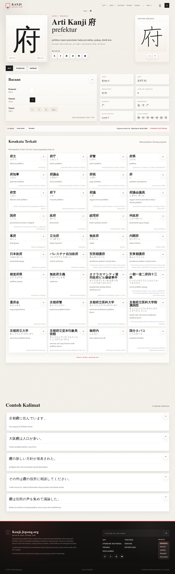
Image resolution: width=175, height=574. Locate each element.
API (104, 540)
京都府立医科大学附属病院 (143, 304)
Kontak (128, 544)
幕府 (13, 235)
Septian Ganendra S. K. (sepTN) (159, 570)
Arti (9, 68)
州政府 (134, 215)
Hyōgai (137, 5)
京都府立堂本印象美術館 (64, 332)
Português (164, 557)
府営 (13, 192)
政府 (53, 215)
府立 (13, 156)
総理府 (94, 215)
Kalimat (33, 68)
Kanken (129, 5)
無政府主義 (57, 274)
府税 (93, 174)
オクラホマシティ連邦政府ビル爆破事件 (104, 276)
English (163, 547)
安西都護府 (97, 253)
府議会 (54, 174)
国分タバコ (137, 330)
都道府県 (16, 274)
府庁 (53, 156)
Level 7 (105, 117)
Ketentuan (130, 547)
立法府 (54, 235)
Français (163, 553)
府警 (93, 156)
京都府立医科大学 (102, 302)
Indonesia (163, 543)
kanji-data (21, 128)
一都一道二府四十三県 (143, 276)
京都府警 (56, 302)
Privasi (106, 547)
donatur (37, 554)
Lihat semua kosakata (87, 357)
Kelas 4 (105, 80)
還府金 (14, 302)
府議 (93, 192)
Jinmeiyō (121, 5)
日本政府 (16, 253)
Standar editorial (158, 128)
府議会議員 (137, 192)
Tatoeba (32, 128)
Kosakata (20, 68)
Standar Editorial (112, 544)
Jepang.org (18, 570)
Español (163, 550)
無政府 (94, 235)
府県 (132, 156)
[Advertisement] (87, 380)
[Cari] (166, 533)
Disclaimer (108, 551)
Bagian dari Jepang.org (24, 535)
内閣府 (134, 235)
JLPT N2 (142, 80)
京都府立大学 (19, 330)
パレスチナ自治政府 (64, 253)
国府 (13, 215)
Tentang (129, 540)
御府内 (94, 330)
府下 (53, 192)
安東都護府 (137, 253)
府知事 (14, 174)
